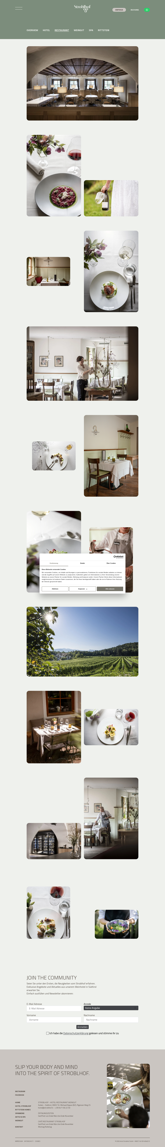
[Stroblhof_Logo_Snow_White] (82, 9)
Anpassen (81, 589)
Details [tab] (82, 563)
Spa (91, 30)
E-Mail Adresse (34, 1004)
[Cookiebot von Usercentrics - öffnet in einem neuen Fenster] (115, 557)
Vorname (31, 1015)
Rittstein (103, 30)
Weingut (79, 30)
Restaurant (62, 30)
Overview (32, 30)
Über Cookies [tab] (111, 563)
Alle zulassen (110, 589)
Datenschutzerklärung (76, 1033)
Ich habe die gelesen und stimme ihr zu (84, 1033)
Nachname (89, 1015)
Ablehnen (55, 589)
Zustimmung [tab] (54, 563)
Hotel (46, 30)
